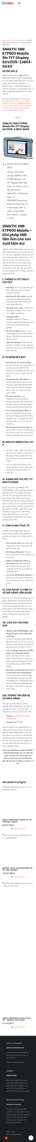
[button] (26, 3)
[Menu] (19, 3)
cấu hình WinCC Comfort (16, 106)
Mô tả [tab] (18, 117)
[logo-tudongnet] (8, 3)
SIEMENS (21, 110)
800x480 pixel (25, 103)
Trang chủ (5, 40)
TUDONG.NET (11, 719)
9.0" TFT (4, 106)
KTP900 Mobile (14, 108)
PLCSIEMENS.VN (19, 716)
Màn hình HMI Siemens (18, 40)
